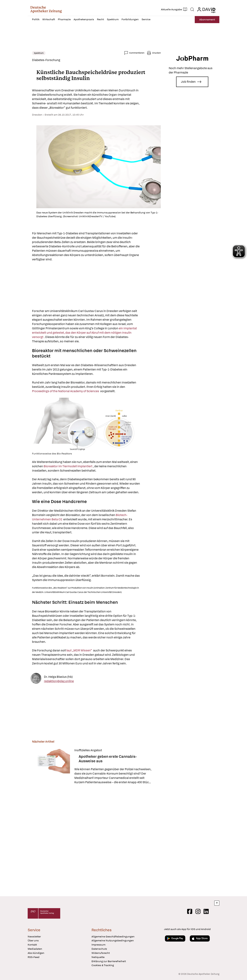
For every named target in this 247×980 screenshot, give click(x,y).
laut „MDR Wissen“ (79, 650)
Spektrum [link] (39, 53)
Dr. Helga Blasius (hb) (58, 676)
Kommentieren (136, 52)
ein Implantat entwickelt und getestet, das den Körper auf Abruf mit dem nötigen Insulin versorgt (84, 332)
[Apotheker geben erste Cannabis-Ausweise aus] (51, 766)
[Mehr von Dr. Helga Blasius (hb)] (36, 679)
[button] (46, 9)
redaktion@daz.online (59, 681)
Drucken (156, 52)
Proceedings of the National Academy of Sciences (66, 391)
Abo (207, 19)
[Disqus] (96, 841)
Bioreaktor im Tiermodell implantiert (68, 466)
